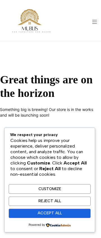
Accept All (50, 213)
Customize (49, 188)
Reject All (49, 201)
